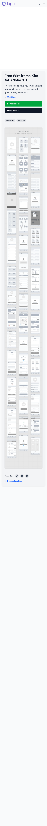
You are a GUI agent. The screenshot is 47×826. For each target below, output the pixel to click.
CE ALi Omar (11, 97)
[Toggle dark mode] (39, 4)
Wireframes (10, 120)
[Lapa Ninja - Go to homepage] (8, 3)
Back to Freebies (14, 481)
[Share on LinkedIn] (22, 476)
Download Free (13, 104)
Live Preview (12, 110)
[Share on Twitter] (17, 476)
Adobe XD (21, 120)
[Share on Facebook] (27, 476)
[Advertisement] (23, 38)
